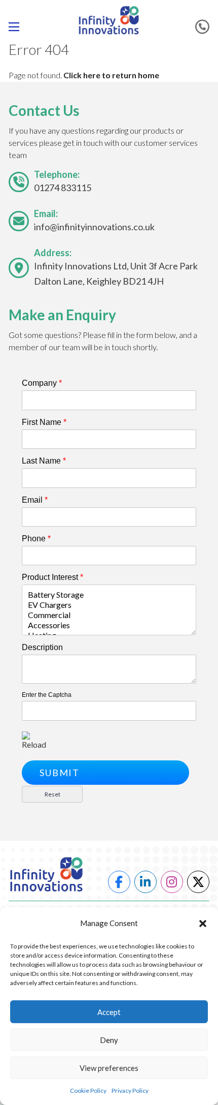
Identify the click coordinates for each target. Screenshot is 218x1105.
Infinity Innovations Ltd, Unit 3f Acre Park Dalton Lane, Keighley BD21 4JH (116, 273)
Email (35, 500)
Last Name (44, 460)
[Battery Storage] (109, 595)
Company (42, 383)
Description (42, 647)
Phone (36, 538)
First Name (44, 422)
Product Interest (52, 577)
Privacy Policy (130, 1090)
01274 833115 (62, 187)
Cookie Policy (88, 1090)
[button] (203, 923)
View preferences (109, 1067)
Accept (109, 1012)
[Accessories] (109, 625)
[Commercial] (109, 615)
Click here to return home (111, 75)
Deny (109, 1040)
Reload (34, 744)
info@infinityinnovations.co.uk (94, 226)
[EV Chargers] (109, 605)
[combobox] (109, 610)
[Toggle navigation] (18, 27)
